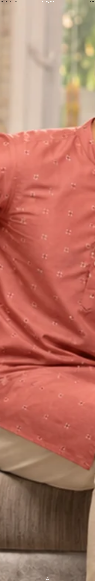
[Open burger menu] (93, 1)
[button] (86, 2)
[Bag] (86, 2)
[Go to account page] (91, 2)
